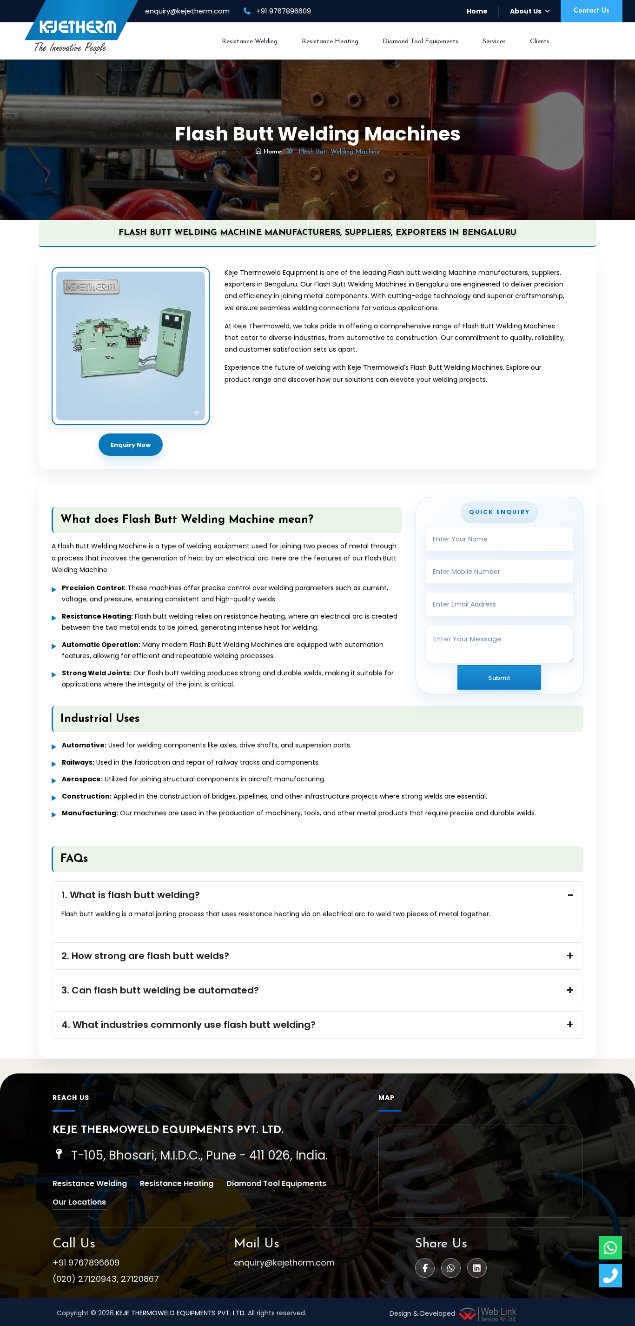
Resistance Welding (250, 41)
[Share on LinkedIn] (477, 1268)
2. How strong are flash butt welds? (145, 955)
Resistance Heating (330, 41)
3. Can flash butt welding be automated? (160, 990)
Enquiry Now (131, 444)
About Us (526, 11)
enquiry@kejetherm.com (187, 11)
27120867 (140, 1279)
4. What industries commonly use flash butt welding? (188, 1024)
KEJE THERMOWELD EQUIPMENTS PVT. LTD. (181, 1313)
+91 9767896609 (86, 1262)
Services (494, 41)
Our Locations (79, 1202)
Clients (539, 41)
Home (477, 11)
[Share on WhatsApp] (451, 1268)
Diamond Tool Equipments (420, 41)
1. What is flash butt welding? (130, 894)
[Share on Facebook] (425, 1268)
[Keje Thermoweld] (81, 27)
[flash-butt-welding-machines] (131, 346)
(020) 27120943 (85, 1279)
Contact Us (591, 10)
